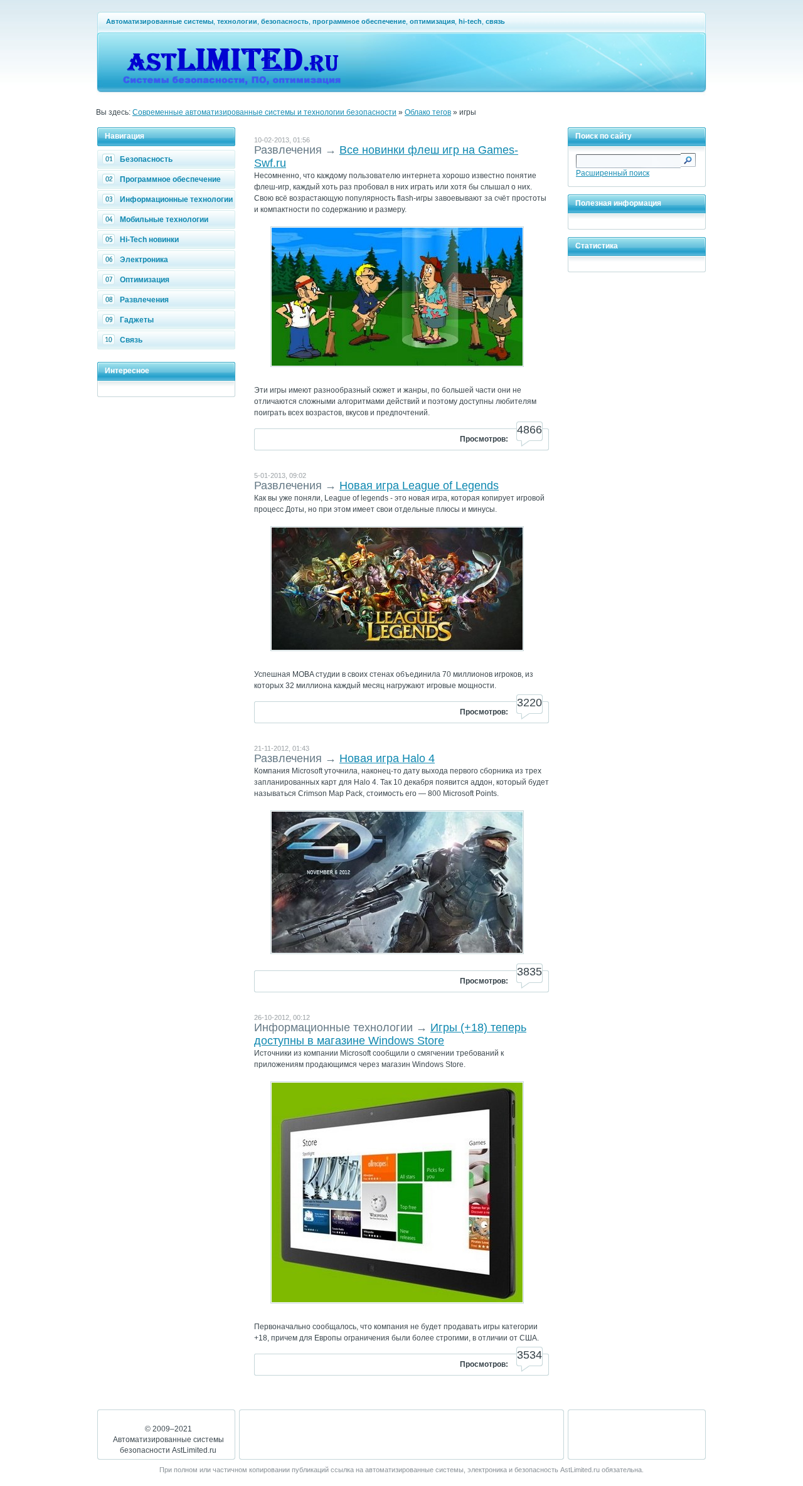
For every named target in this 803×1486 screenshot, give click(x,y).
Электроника (144, 259)
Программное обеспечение (170, 179)
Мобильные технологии (164, 219)
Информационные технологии (176, 199)
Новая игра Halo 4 (387, 758)
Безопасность (146, 159)
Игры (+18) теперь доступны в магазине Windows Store (390, 1034)
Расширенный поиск (612, 173)
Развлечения (144, 299)
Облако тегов (428, 112)
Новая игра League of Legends (419, 485)
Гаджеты (137, 320)
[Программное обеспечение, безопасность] (233, 85)
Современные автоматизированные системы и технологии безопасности (264, 112)
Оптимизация (144, 279)
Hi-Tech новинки (149, 239)
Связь (131, 340)
